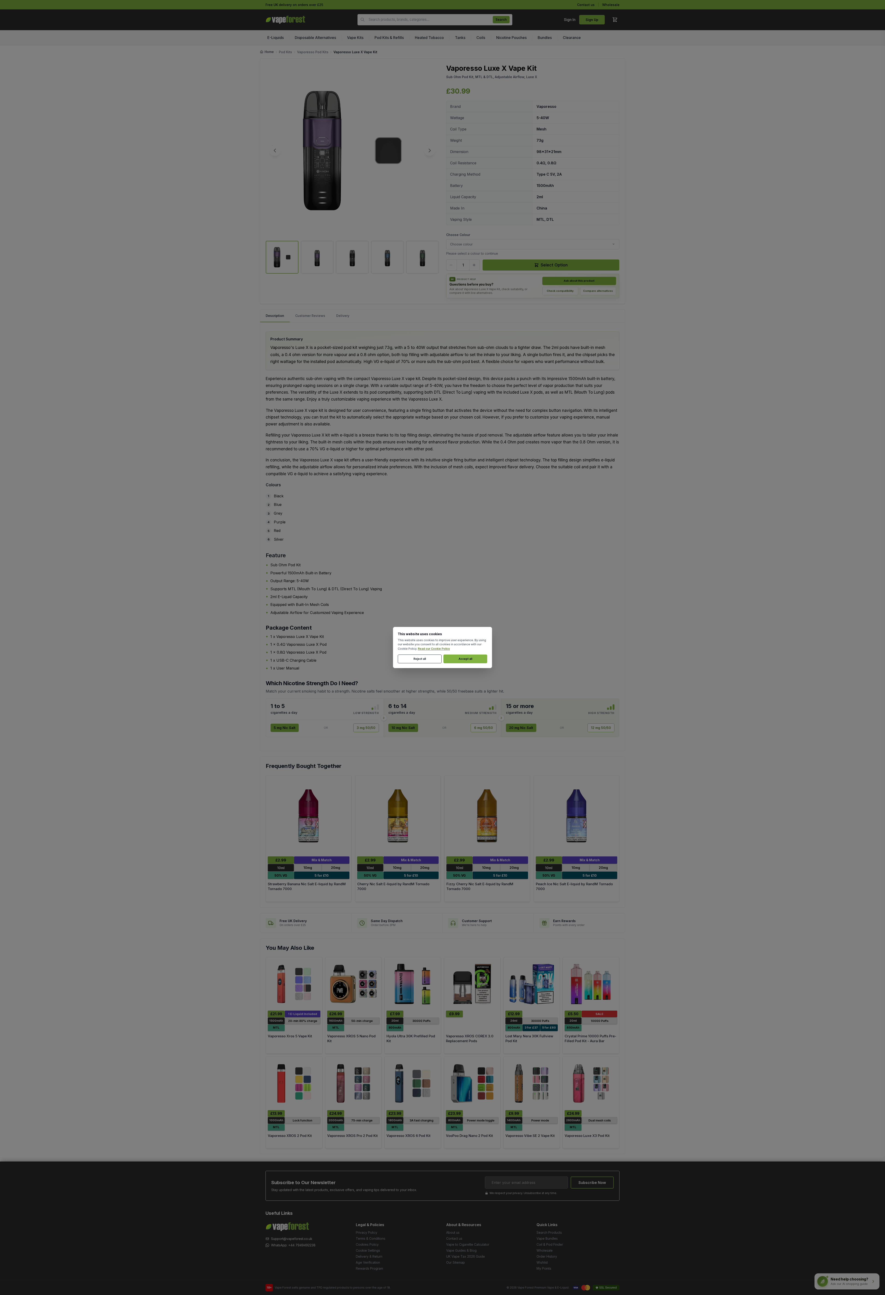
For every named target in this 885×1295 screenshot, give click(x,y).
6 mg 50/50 (483, 728)
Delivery (342, 316)
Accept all (465, 659)
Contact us (586, 5)
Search (501, 19)
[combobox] (434, 19)
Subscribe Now (592, 1182)
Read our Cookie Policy (434, 648)
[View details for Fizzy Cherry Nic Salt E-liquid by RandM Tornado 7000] (487, 816)
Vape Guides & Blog (461, 1250)
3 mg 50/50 (366, 728)
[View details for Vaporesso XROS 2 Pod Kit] (294, 1083)
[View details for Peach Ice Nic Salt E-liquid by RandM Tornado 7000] (576, 816)
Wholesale (611, 5)
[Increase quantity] (474, 265)
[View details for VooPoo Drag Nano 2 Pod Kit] (472, 1083)
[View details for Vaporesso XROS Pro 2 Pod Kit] (353, 1083)
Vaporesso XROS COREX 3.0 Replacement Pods (469, 1038)
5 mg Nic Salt (284, 728)
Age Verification (368, 1262)
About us (453, 1232)
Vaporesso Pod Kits (312, 52)
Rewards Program (369, 1268)
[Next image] (429, 150)
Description (275, 316)
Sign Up (592, 20)
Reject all (419, 659)
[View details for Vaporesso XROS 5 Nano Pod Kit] (353, 984)
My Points (544, 1268)
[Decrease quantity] (451, 265)
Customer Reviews (310, 316)
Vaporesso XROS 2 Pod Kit (290, 1135)
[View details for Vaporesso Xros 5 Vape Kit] (294, 984)
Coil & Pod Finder (550, 1244)
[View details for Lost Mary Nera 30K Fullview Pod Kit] (532, 984)
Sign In (569, 19)
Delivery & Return (369, 1256)
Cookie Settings (368, 1250)
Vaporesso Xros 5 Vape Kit (290, 1036)
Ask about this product (579, 280)
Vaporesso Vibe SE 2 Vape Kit (530, 1135)
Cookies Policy (367, 1244)
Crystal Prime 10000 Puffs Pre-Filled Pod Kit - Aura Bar (590, 1038)
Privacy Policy (366, 1232)
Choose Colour (458, 235)
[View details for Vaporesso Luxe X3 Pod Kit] (591, 1083)
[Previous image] (274, 150)
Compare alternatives (598, 290)
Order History (547, 1256)
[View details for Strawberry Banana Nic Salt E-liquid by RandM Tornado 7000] (308, 816)
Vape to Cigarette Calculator (467, 1244)
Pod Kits (285, 52)
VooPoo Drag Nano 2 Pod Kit (469, 1135)
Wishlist (542, 1262)
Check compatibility (560, 290)
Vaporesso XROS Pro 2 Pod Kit (352, 1135)
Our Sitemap (455, 1262)
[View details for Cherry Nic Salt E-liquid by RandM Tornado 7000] (398, 816)
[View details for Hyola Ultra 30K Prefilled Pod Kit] (413, 984)
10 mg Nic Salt (403, 728)
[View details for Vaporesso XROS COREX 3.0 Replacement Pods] (472, 984)
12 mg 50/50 (601, 728)
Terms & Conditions (370, 1238)
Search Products (549, 1232)
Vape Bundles (547, 1238)
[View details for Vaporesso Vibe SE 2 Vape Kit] (532, 1083)
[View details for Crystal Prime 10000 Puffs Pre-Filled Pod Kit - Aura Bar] (591, 984)
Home (269, 52)
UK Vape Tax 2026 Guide (465, 1256)
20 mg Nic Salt (521, 728)
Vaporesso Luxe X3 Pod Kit (587, 1135)
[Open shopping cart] (615, 19)
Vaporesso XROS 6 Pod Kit (408, 1135)
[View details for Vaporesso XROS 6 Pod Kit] (413, 1083)
